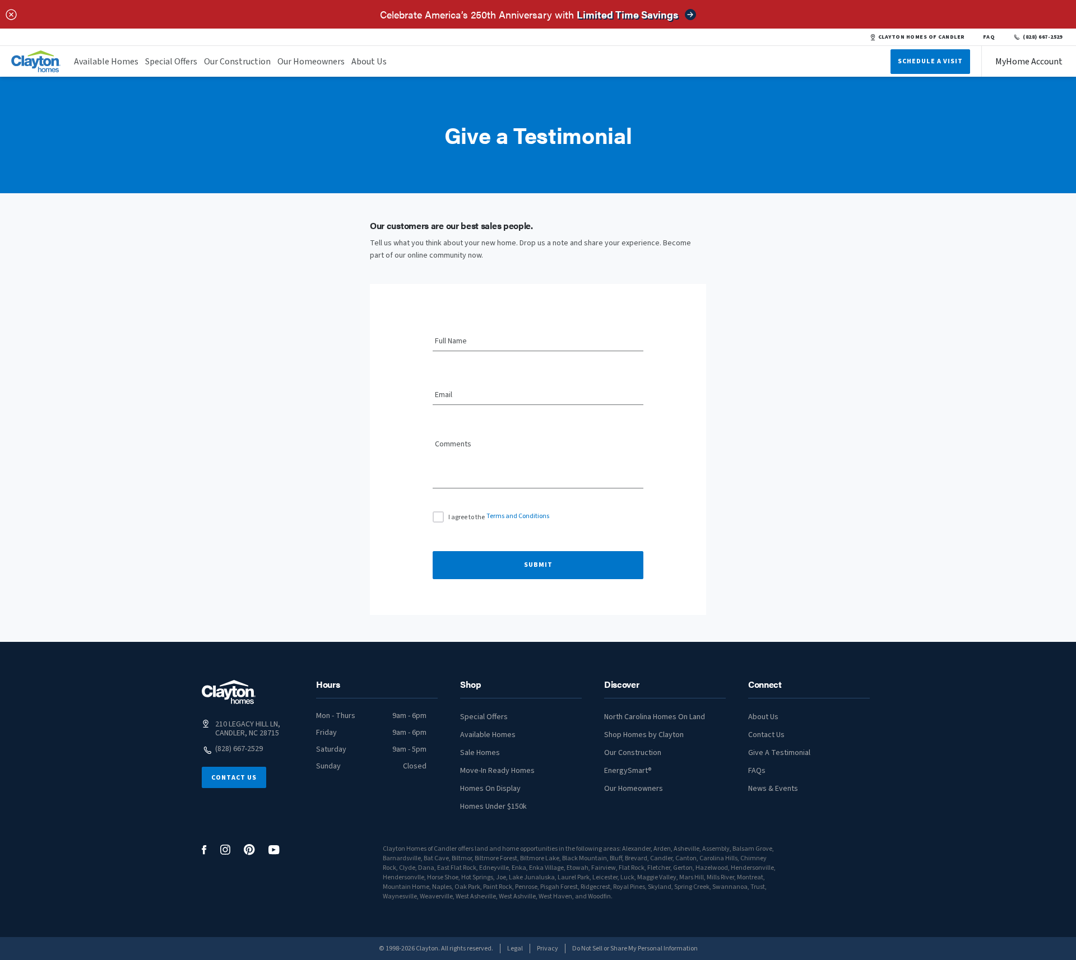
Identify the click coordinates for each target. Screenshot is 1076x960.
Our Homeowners (311, 61)
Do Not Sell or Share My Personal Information (635, 948)
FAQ (989, 37)
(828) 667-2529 (1043, 37)
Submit (538, 565)
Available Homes (106, 61)
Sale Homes (480, 752)
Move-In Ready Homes (497, 770)
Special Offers (171, 61)
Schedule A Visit (930, 61)
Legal (515, 948)
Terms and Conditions (517, 516)
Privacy (547, 948)
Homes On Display (490, 788)
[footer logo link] (229, 692)
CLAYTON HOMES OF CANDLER (921, 37)
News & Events (773, 788)
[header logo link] (36, 61)
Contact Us (234, 777)
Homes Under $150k (493, 806)
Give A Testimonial (779, 752)
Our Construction (237, 61)
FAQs (757, 770)
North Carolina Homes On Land (654, 717)
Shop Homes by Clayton (644, 734)
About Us (369, 61)
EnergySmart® (628, 770)
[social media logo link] (204, 850)
